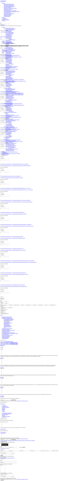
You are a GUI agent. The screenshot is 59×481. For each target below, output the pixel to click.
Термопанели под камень (10, 97)
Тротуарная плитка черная (10, 150)
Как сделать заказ (5, 414)
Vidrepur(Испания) (9, 124)
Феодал (7, 113)
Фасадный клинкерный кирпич (9, 6)
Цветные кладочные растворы (10, 131)
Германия (7, 64)
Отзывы (3, 415)
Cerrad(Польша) (8, 52)
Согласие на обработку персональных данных (7, 440)
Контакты (3, 20)
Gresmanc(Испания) (9, 35)
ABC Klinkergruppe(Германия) (10, 49)
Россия (7, 69)
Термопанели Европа (9, 96)
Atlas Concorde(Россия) (9, 106)
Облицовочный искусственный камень (10, 10)
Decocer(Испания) (9, 133)
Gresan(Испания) (8, 34)
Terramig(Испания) (9, 62)
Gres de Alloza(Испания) (9, 32)
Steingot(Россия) (8, 76)
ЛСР (4, 327)
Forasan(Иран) (8, 107)
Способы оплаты (5, 406)
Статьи (3, 410)
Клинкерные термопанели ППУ (11, 92)
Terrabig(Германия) (9, 60)
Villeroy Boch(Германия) (9, 111)
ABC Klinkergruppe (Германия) (9, 319)
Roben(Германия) (8, 58)
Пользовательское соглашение (30, 440)
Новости (3, 409)
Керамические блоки (7, 15)
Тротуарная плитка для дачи (10, 144)
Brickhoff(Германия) (9, 51)
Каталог (3, 3)
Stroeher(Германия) (9, 41)
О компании (4, 18)
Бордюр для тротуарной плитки (11, 140)
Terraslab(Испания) (9, 110)
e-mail (1, 439)
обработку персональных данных (22, 400)
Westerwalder (8, 86)
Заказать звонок (2, 1)
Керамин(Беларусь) (9, 65)
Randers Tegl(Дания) (9, 84)
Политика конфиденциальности (20, 440)
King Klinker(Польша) (9, 100)
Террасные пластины (7, 9)
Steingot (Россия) (6, 324)
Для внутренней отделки (10, 114)
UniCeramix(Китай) (9, 63)
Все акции (2, 345)
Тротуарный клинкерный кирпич (9, 5)
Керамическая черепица (8, 14)
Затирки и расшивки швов (10, 127)
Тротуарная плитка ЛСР (10, 148)
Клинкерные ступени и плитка (9, 28)
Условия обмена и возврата (6, 413)
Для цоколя (7, 118)
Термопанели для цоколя (10, 95)
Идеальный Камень (9, 116)
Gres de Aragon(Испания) (10, 33)
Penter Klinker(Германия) (10, 74)
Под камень (8, 68)
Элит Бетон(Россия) (9, 47)
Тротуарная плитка (7, 16)
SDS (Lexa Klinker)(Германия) (10, 39)
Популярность (4, 50)
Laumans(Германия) (9, 136)
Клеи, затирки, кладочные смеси (9, 13)
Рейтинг (3, 49)
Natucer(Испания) (8, 37)
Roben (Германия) (7, 323)
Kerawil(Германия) (9, 73)
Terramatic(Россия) (9, 61)
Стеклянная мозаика (7, 12)
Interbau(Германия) (9, 36)
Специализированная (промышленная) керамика (11, 11)
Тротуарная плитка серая (10, 149)
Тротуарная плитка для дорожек (11, 145)
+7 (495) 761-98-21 (3, 0)
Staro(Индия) (8, 134)
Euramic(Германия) (9, 30)
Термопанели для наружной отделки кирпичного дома (14, 94)
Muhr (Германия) (6, 321)
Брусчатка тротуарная (9, 142)
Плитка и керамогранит (8, 132)
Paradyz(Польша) (8, 38)
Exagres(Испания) (8, 31)
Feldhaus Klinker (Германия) (8, 320)
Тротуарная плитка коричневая (11, 147)
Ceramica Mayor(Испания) (10, 29)
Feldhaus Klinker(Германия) (10, 53)
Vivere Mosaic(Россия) (9, 125)
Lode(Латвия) (8, 83)
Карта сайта (4, 417)
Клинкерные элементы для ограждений (10, 8)
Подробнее (2, 357)
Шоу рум (3, 408)
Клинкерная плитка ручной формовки (12, 66)
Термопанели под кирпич (10, 98)
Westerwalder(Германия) (9, 78)
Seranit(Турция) (8, 40)
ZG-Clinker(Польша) (9, 102)
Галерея (3, 411)
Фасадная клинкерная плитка (8, 4)
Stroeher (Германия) (7, 325)
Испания (7, 44)
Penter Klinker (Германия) (8, 322)
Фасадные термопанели (8, 7)
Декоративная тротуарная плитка (11, 143)
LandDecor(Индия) (9, 108)
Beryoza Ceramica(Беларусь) (10, 50)
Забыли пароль (2, 448)
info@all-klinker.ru (3, 429)
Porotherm (7, 138)
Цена (3, 52)
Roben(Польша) (8, 101)
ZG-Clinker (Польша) (7, 326)
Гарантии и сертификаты (6, 416)
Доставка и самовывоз (5, 19)
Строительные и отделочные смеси (11, 130)
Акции (3, 17)
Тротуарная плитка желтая (10, 146)
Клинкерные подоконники (8, 103)
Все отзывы (2, 396)
